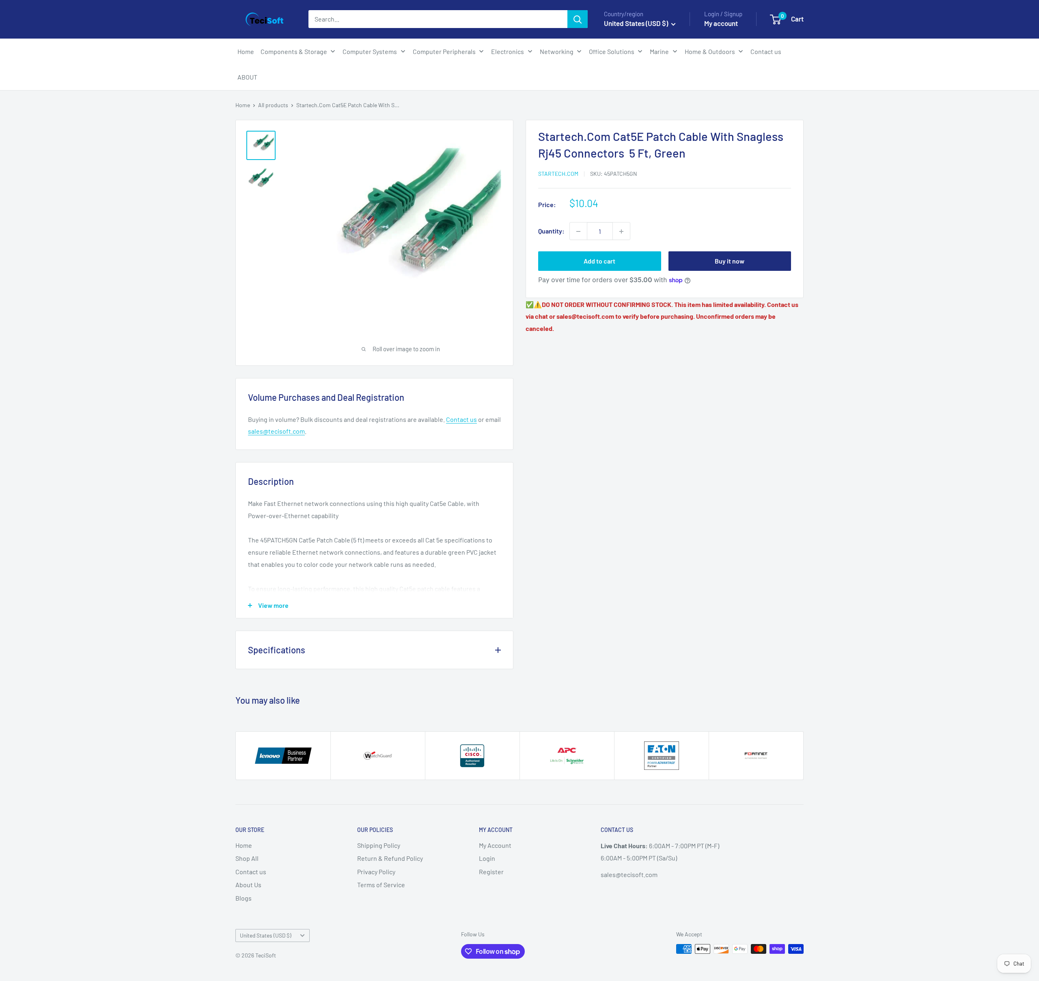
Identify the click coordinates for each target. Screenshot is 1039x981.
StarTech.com (558, 173)
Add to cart (599, 261)
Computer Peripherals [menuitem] (444, 51)
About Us (248, 884)
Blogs (243, 898)
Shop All (247, 858)
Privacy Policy (376, 871)
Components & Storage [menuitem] (294, 51)
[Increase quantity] (621, 231)
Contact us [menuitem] (765, 51)
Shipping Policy (378, 845)
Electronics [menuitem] (507, 51)
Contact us (461, 419)
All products (273, 105)
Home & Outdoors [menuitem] (710, 51)
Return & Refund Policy (390, 858)
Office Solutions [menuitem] (611, 51)
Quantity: (551, 231)
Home (242, 105)
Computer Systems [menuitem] (370, 51)
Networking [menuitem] (556, 51)
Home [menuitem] (245, 51)
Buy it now (729, 261)
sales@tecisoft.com (276, 431)
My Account (495, 845)
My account (721, 23)
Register (491, 871)
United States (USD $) (265, 935)
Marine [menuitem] (659, 51)
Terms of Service (381, 884)
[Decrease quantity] (578, 231)
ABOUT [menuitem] (247, 77)
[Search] (577, 19)
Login (487, 858)
